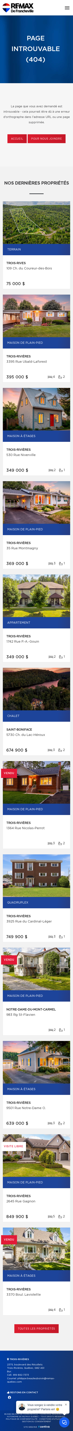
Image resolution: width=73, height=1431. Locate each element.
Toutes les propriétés (36, 1329)
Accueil (17, 139)
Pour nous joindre (46, 139)
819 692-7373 (21, 1375)
